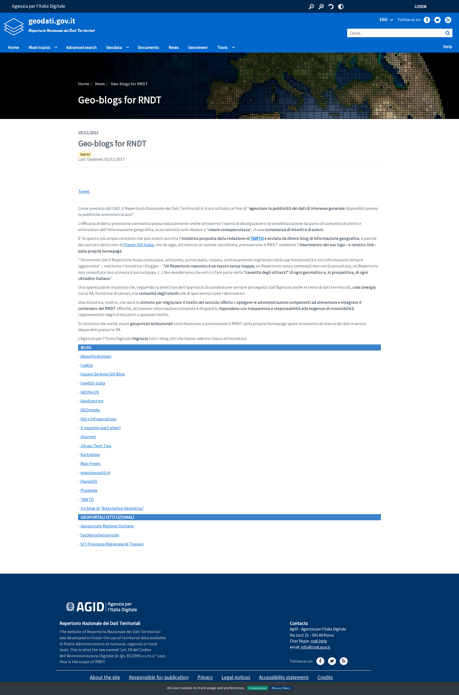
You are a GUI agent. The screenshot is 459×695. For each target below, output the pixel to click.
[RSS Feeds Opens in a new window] (448, 19)
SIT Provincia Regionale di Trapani (111, 544)
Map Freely (90, 463)
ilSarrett (88, 436)
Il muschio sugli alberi (100, 427)
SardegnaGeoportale (99, 535)
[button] (311, 6)
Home (13, 47)
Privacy (205, 677)
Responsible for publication (159, 677)
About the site (105, 677)
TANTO (257, 238)
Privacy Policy (281, 688)
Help (449, 46)
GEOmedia (90, 409)
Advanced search (81, 47)
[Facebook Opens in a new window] (427, 19)
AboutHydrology (96, 356)
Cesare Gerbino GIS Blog (102, 374)
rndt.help (319, 640)
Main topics (39, 47)
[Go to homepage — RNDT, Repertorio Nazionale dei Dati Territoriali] (95, 27)
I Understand (257, 688)
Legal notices (236, 677)
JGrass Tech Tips (95, 445)
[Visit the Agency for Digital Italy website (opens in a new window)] (101, 607)
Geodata (114, 47)
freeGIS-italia (92, 383)
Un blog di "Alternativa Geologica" (112, 508)
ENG (384, 19)
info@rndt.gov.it (315, 647)
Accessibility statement (284, 677)
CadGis (86, 365)
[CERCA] (447, 33)
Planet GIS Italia (139, 244)
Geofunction (91, 400)
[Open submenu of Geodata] (128, 46)
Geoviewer (199, 47)
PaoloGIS (88, 481)
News (174, 47)
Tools (222, 47)
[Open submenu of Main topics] (56, 46)
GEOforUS (89, 392)
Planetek (88, 490)
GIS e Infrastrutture (98, 418)
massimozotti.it (95, 472)
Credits (325, 677)
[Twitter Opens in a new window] (437, 19)
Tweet (84, 191)
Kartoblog (90, 454)
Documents (148, 47)
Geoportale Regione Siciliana (107, 525)
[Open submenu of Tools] (233, 46)
